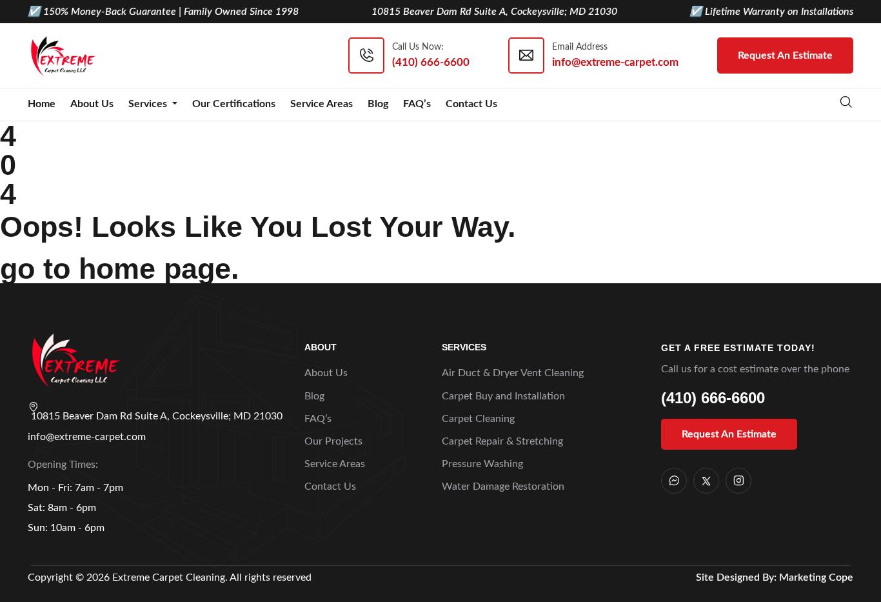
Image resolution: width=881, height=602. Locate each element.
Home (41, 104)
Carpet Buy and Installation (503, 396)
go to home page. (119, 268)
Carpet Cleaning (478, 419)
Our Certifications (233, 104)
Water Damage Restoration (503, 486)
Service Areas (321, 104)
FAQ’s (417, 104)
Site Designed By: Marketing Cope (774, 577)
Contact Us (471, 104)
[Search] (846, 104)
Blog (378, 104)
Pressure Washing (482, 464)
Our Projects (333, 441)
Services (149, 104)
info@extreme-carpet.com (87, 437)
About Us (92, 104)
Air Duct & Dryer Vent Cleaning (513, 373)
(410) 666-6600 (713, 397)
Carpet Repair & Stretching (502, 441)
